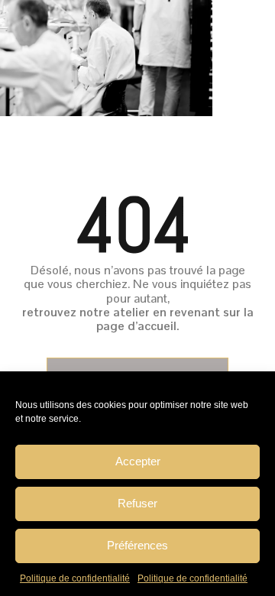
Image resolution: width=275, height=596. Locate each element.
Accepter (137, 461)
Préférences (137, 545)
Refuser (137, 503)
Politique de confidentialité (75, 578)
